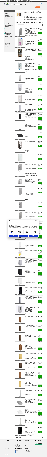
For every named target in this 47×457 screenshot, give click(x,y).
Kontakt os (18, 1)
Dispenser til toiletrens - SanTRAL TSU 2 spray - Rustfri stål (31, 179)
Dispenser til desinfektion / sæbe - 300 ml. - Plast (31, 251)
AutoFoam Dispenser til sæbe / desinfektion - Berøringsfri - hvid (30, 154)
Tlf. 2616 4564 (16, 442)
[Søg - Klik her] (21, 4)
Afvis (13, 235)
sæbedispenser (33, 18)
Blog (5, 449)
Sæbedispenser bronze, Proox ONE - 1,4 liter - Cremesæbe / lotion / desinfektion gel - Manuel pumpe (31, 326)
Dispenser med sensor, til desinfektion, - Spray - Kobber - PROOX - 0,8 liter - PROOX (30, 372)
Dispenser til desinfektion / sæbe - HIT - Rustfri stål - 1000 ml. (31, 75)
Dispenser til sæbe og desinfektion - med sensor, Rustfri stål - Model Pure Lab (31, 96)
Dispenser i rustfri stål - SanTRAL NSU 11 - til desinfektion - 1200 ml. (30, 213)
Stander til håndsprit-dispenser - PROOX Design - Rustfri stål (30, 391)
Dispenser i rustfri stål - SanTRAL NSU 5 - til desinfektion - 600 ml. (30, 188)
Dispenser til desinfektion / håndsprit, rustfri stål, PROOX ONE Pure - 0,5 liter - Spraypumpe (31, 260)
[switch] (20, 232)
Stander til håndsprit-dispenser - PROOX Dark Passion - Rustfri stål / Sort (31, 124)
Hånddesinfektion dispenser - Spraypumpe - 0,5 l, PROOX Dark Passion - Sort (30, 270)
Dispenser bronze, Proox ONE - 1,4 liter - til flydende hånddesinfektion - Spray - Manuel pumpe (31, 336)
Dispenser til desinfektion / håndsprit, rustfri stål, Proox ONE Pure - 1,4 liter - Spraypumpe (31, 297)
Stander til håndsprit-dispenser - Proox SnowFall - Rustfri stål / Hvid (30, 419)
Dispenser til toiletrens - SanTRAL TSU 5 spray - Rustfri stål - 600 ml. (31, 202)
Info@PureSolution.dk (17, 446)
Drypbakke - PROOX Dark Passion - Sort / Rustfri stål (30, 132)
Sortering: (17, 437)
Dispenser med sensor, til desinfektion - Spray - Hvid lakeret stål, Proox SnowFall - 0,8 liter (31, 242)
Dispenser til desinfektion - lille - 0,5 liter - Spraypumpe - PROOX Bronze (30, 363)
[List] (42, 25)
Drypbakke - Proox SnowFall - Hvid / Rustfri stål (31, 409)
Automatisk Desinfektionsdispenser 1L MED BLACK (30, 428)
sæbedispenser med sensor (39, 18)
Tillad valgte (23, 235)
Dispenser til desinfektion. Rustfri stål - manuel (31, 29)
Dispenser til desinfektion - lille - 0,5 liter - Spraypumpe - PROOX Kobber (30, 345)
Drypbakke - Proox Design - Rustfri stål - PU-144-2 (31, 400)
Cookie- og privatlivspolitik (7, 448)
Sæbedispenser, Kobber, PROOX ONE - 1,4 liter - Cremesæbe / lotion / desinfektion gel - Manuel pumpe (31, 317)
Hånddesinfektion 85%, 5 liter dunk (31, 38)
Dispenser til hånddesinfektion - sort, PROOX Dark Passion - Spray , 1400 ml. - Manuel (30, 114)
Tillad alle (33, 235)
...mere (31, 435)
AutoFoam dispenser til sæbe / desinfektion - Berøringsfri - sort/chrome (30, 142)
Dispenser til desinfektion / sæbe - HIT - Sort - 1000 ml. (31, 288)
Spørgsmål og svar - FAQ (29, 1)
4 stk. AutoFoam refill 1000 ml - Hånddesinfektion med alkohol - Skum (30, 63)
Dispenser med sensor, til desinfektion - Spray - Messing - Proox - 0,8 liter (30, 382)
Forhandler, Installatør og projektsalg (7, 447)
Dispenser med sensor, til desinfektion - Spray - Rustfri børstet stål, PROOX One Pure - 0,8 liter (30, 105)
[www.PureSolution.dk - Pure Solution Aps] (6, 4)
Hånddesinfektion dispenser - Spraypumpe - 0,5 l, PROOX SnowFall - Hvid (31, 279)
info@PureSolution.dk (34, 19)
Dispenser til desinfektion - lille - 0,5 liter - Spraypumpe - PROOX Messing (30, 354)
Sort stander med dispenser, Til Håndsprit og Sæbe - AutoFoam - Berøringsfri (30, 50)
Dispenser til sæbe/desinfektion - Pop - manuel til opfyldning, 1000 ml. (30, 85)
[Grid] (41, 25)
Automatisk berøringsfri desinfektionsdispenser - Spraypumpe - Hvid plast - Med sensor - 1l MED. (30, 307)
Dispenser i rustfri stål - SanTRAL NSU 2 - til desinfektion (30, 165)
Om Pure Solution (8, 1)
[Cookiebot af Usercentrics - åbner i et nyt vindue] (35, 220)
